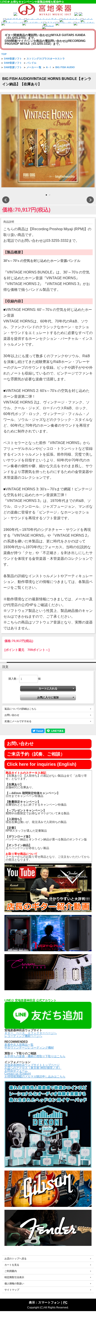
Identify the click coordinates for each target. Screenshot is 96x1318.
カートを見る (11, 1264)
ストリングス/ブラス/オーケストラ (46, 58)
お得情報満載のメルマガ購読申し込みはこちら (34, 1076)
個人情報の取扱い (14, 1283)
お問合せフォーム (16, 1070)
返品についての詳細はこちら (20, 708)
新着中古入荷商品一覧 (18, 1044)
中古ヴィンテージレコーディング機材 (29, 1047)
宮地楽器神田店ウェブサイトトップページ (32, 1065)
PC (65, 1302)
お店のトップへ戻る (15, 1258)
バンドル (31, 62)
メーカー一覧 (34, 67)
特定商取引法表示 (14, 1277)
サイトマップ (11, 1289)
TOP (3, 54)
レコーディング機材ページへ (23, 1036)
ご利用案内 (10, 1271)
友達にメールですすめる (17, 721)
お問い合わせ (11, 715)
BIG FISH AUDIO (65, 67)
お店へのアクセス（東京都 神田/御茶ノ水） (32, 1067)
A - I (48, 67)
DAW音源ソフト (13, 58)
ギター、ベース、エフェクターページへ (30, 1033)
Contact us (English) (17, 1073)
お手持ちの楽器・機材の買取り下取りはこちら (34, 1056)
